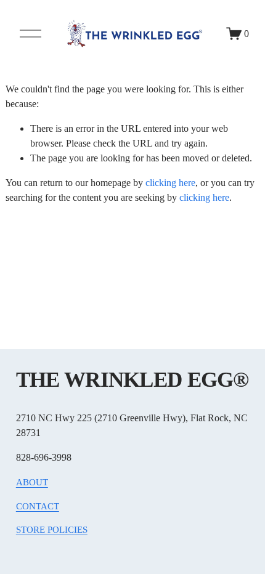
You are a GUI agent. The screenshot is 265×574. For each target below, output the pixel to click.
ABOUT (32, 482)
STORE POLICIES (52, 530)
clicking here (170, 182)
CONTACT (37, 506)
